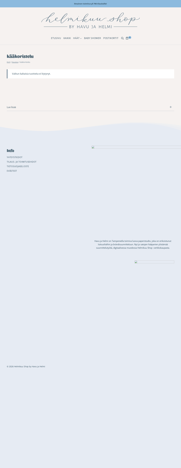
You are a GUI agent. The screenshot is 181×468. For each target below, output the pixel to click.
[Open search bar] (122, 38)
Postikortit (110, 38)
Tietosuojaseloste (18, 166)
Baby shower (92, 38)
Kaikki (67, 38)
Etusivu (56, 38)
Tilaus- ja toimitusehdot (21, 161)
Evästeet (12, 170)
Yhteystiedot (14, 157)
